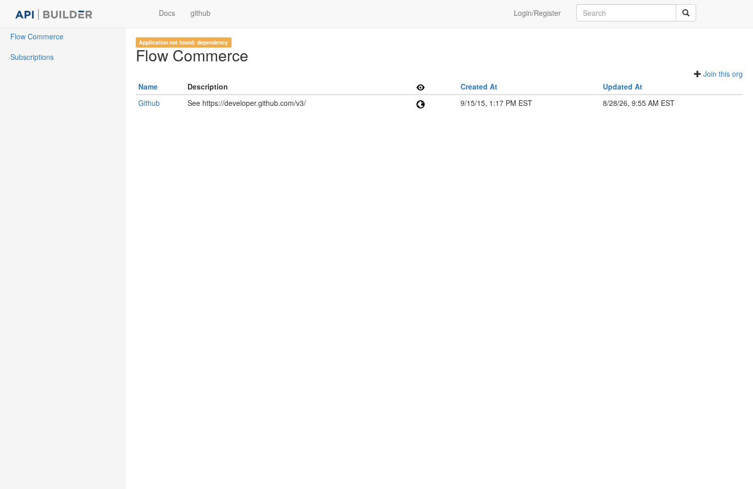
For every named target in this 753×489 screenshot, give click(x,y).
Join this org (723, 74)
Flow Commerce (37, 36)
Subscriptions (32, 57)
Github (149, 103)
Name (148, 86)
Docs (167, 13)
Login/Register (537, 13)
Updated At (622, 86)
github (201, 13)
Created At (479, 86)
